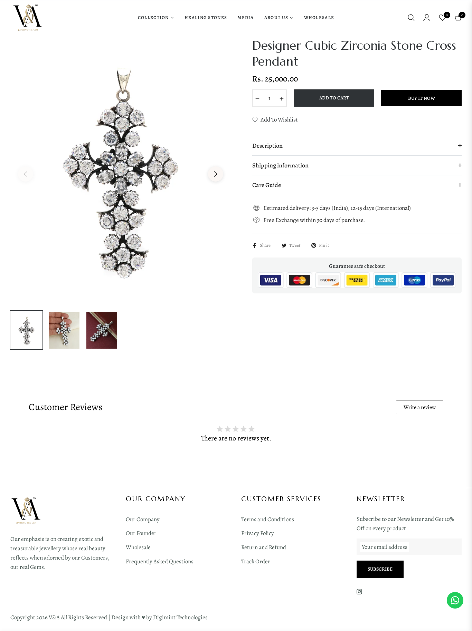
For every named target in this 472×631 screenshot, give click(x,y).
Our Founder (141, 533)
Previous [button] (25, 174)
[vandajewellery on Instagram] (359, 591)
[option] (120, 170)
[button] (411, 17)
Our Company (143, 519)
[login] (427, 18)
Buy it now (421, 98)
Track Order (255, 561)
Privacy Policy (257, 533)
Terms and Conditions (267, 519)
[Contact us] (455, 600)
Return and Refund (263, 547)
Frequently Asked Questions (159, 561)
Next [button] (215, 174)
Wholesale (138, 547)
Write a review (420, 407)
